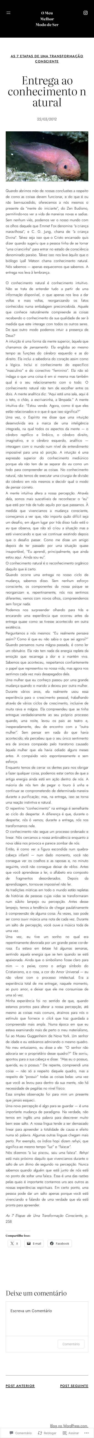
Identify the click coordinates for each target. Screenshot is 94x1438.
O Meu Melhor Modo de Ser (47, 18)
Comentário (71, 1344)
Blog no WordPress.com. (69, 1425)
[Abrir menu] (8, 13)
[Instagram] (85, 13)
